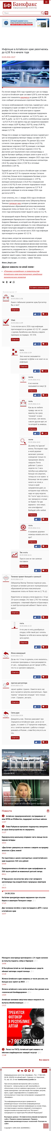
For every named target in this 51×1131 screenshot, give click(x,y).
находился (24, 97)
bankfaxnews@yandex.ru (27, 1079)
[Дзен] (26, 1070)
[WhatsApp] (13, 282)
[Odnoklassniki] (33, 1070)
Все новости (44, 1060)
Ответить (15, 309)
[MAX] (29, 1070)
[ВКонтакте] (3, 282)
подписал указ (15, 203)
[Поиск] (42, 13)
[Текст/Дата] (46, 13)
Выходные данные (11, 1117)
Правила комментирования (20, 1119)
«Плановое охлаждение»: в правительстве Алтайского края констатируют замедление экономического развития (23, 274)
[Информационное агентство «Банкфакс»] (19, 5)
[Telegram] (10, 282)
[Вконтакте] (22, 1070)
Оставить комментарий (39, 287)
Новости (7, 810)
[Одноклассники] (6, 282)
